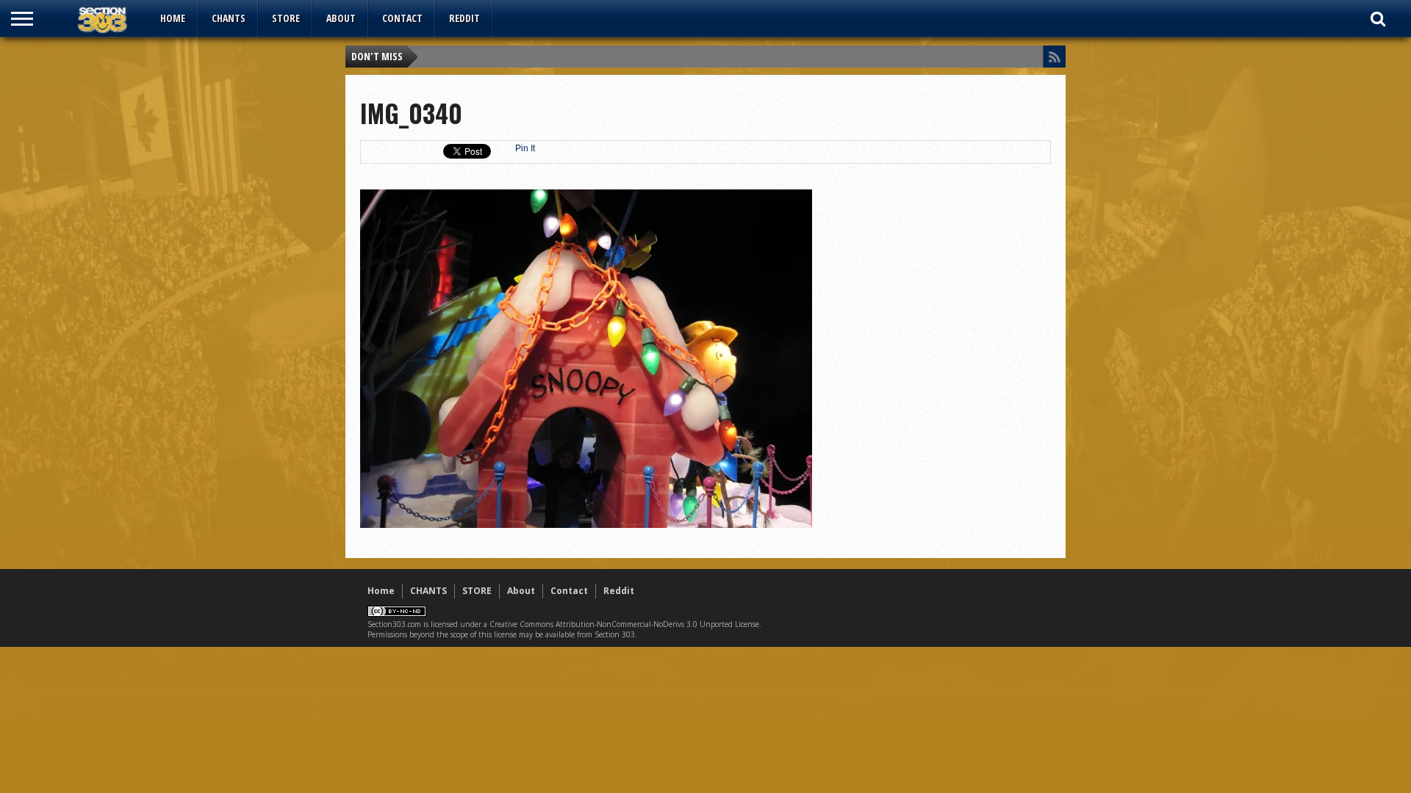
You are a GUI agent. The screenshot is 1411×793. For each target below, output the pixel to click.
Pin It (525, 148)
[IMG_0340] (586, 524)
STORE (286, 18)
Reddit (464, 18)
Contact (402, 18)
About (341, 18)
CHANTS (228, 18)
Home (172, 18)
